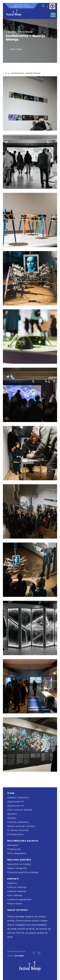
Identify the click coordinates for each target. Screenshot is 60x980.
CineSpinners (15, 834)
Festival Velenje (16, 887)
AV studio (19, 956)
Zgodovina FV (15, 805)
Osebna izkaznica (18, 797)
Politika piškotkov (18, 822)
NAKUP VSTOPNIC (17, 910)
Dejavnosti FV (15, 801)
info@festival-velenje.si (21, 7)
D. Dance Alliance (18, 830)
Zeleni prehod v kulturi (21, 826)
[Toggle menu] (53, 15)
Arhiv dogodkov (16, 853)
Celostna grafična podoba (23, 872)
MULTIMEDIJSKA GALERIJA (22, 840)
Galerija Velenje (16, 891)
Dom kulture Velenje (19, 809)
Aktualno (12, 845)
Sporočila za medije (19, 864)
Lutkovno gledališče (19, 899)
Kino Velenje (14, 895)
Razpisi (11, 818)
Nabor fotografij (17, 868)
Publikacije (14, 849)
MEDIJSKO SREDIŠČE (19, 859)
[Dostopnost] (52, 6)
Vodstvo (12, 883)
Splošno (12, 813)
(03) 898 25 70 (22, 5)
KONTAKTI (13, 878)
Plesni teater (15, 903)
